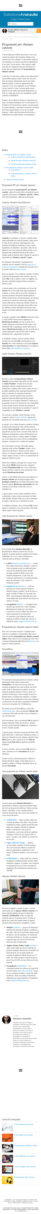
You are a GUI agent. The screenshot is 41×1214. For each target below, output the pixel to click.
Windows (21, 586)
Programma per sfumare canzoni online (19, 167)
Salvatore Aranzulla (8, 50)
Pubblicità (19, 1201)
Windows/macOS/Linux (21, 563)
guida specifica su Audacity (19, 348)
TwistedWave (15, 170)
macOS (19, 604)
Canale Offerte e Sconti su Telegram (18, 31)
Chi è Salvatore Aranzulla (20, 1199)
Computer (14, 19)
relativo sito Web (20, 417)
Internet (27, 19)
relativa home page (8, 711)
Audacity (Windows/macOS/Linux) (23, 157)
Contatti (13, 1201)
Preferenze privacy (27, 1203)
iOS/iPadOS (21, 966)
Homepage (8, 1199)
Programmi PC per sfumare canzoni (18, 154)
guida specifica (21, 269)
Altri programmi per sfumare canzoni (23, 164)
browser (32, 641)
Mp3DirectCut (11, 586)
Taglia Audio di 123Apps (15, 842)
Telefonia (21, 19)
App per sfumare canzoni (15, 179)
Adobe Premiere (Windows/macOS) (23, 160)
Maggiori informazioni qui (28, 621)
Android (16, 927)
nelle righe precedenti (25, 971)
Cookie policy (16, 1203)
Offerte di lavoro (28, 1201)
